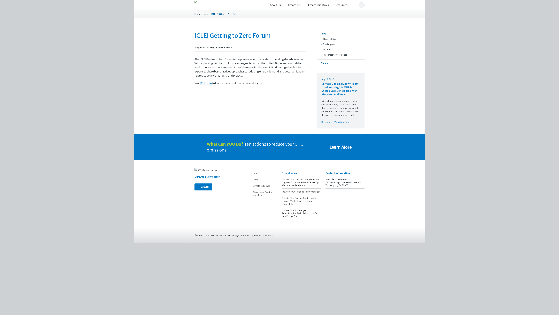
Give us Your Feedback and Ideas (263, 194)
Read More (326, 122)
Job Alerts (328, 49)
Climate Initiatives (318, 5)
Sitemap (269, 235)
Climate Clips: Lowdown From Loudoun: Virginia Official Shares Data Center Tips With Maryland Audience (340, 89)
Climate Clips (329, 39)
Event (206, 14)
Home (197, 14)
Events (324, 63)
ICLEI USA (206, 83)
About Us (275, 5)
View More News (342, 122)
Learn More (340, 147)
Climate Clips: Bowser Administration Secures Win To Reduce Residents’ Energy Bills (299, 201)
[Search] (362, 5)
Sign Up (204, 187)
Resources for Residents (335, 55)
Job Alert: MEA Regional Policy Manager (301, 191)
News (324, 33)
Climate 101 (294, 5)
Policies (257, 235)
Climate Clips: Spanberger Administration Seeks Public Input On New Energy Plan (299, 213)
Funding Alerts (330, 44)
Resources (341, 5)
